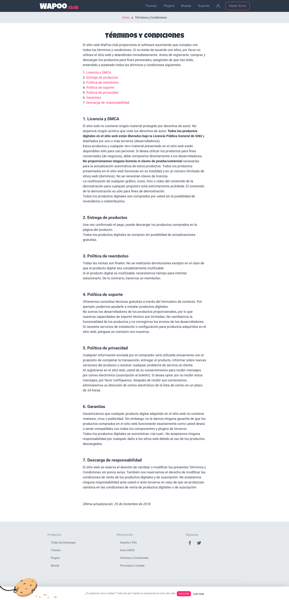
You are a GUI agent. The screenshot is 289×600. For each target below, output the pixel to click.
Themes (151, 6)
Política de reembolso (102, 82)
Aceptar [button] (184, 593)
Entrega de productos (102, 77)
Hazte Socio (237, 6)
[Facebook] (190, 543)
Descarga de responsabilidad (107, 103)
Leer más (198, 593)
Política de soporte (100, 87)
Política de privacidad (102, 92)
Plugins (169, 6)
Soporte (203, 6)
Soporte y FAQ (128, 542)
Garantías (93, 98)
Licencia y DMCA (98, 72)
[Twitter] (199, 543)
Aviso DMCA (127, 550)
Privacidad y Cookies (132, 565)
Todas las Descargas (63, 542)
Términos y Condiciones (134, 558)
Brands (186, 6)
